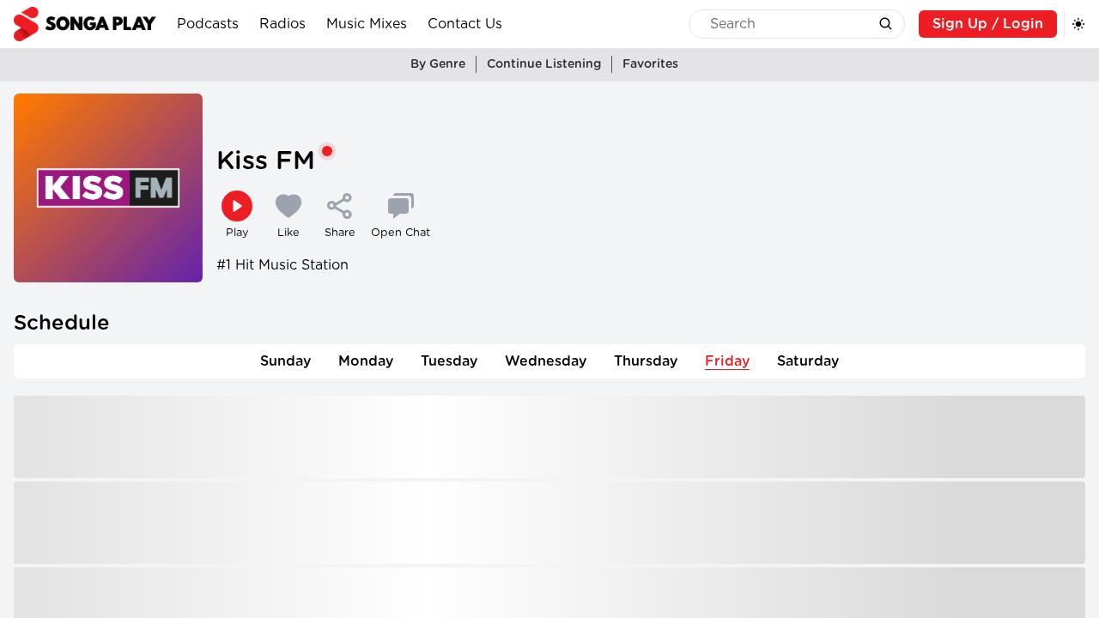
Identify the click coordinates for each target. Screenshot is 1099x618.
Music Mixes (366, 24)
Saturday (808, 361)
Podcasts (208, 24)
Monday (365, 361)
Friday (727, 361)
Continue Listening (544, 64)
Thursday (645, 361)
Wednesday (545, 361)
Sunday (285, 361)
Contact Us (465, 24)
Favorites (650, 64)
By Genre (437, 64)
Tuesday (449, 361)
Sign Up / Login (987, 24)
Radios (282, 24)
